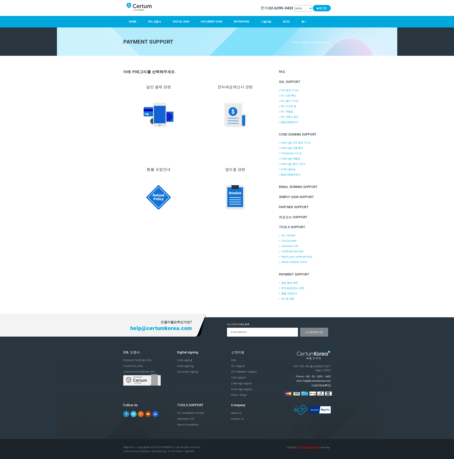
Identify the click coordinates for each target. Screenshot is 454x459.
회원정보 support (293, 217)
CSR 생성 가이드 (290, 90)
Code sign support (241, 383)
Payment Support (321, 42)
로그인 (323, 8)
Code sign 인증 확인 (292, 148)
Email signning (185, 365)
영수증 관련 (287, 298)
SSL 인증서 (154, 21)
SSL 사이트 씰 (288, 106)
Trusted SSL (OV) (133, 365)
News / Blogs (239, 394)
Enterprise (242, 21)
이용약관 (291, 447)
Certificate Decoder (292, 251)
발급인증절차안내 (290, 174)
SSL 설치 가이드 (290, 100)
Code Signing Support (298, 134)
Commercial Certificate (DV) (139, 371)
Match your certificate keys (296, 256)
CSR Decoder (289, 240)
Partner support (294, 207)
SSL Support (289, 82)
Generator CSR (289, 246)
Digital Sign (181, 21)
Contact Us (237, 418)
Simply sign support (296, 197)
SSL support (238, 365)
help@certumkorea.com (317, 380)
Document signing (187, 371)
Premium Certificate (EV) (137, 360)
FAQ (282, 72)
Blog (286, 21)
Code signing (288, 169)
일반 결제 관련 (289, 282)
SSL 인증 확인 (288, 95)
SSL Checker (288, 235)
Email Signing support (298, 187)
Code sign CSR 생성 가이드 (296, 142)
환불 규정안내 (289, 293)
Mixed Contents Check (294, 262)
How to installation (188, 424)
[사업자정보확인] (321, 385)
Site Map (325, 447)
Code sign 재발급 (290, 158)
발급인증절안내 (289, 122)
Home (132, 21)
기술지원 (266, 21)
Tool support (238, 377)
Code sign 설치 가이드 (293, 163)
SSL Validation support (244, 371)
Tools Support (292, 227)
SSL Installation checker (190, 413)
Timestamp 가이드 (291, 153)
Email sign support (241, 389)
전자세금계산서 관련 (292, 288)
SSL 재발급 (287, 111)
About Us (236, 413)
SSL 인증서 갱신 (290, 116)
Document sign (211, 21)
